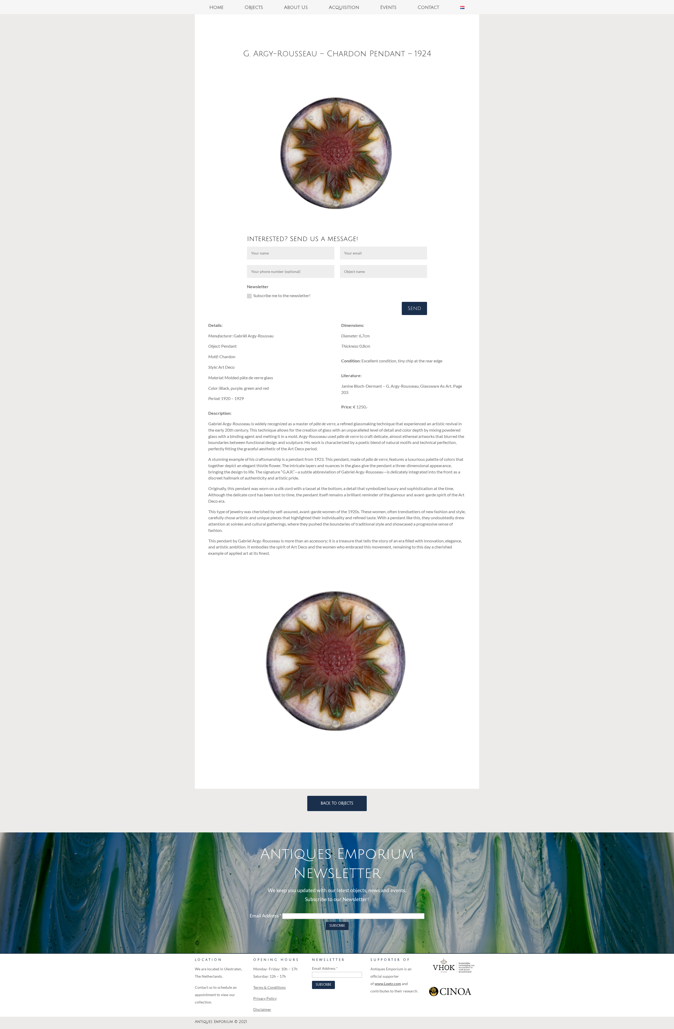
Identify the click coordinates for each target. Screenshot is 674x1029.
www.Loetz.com (388, 983)
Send (414, 308)
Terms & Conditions (269, 987)
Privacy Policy (265, 998)
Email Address (265, 915)
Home (216, 8)
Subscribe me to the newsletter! (281, 295)
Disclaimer (262, 1009)
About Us (296, 8)
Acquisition (344, 8)
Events (388, 8)
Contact (428, 8)
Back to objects (337, 803)
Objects (254, 8)
